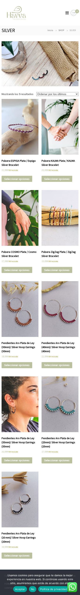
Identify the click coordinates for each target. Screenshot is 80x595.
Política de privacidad (53, 589)
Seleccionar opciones (17, 179)
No (33, 589)
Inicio (50, 30)
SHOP (61, 30)
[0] (73, 13)
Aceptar (20, 589)
